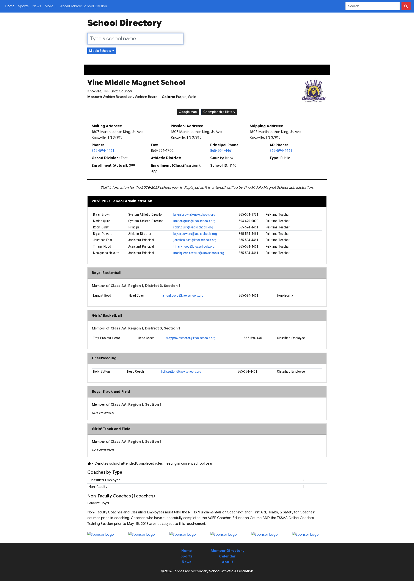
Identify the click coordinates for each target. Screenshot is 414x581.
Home (10, 6)
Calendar (227, 556)
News (36, 6)
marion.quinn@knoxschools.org (194, 221)
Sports (23, 6)
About (227, 562)
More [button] (49, 6)
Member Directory (227, 551)
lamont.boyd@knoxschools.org (182, 295)
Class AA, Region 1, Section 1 (136, 404)
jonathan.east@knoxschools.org (194, 240)
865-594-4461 (103, 151)
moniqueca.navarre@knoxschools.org (198, 253)
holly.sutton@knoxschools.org (181, 371)
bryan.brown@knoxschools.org (194, 214)
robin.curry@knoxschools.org (193, 227)
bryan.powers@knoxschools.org (195, 234)
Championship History (219, 112)
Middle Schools (100, 51)
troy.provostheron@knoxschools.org (190, 338)
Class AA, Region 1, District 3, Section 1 (145, 286)
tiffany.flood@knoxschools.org (194, 246)
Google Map (188, 112)
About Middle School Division (83, 6)
